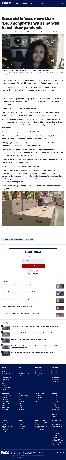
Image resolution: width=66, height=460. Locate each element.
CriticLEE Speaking (39, 397)
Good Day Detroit (6, 395)
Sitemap (53, 416)
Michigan (29, 239)
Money (20, 420)
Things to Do (5, 385)
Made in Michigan (6, 375)
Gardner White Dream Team (7, 426)
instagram (60, 452)
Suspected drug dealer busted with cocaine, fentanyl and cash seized (32, 333)
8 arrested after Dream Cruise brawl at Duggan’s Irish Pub (28, 339)
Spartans (20, 403)
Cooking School (6, 403)
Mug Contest (5, 399)
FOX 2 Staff (54, 395)
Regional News (40, 420)
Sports (20, 393)
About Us (54, 393)
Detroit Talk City (6, 374)
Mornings (5, 393)
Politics (4, 389)
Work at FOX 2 (55, 399)
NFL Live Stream (55, 424)
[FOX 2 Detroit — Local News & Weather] (7, 3)
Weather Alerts (55, 374)
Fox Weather (54, 379)
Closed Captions (55, 411)
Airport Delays (55, 377)
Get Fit (3, 405)
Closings (53, 370)
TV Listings (38, 399)
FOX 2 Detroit (23, 31)
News (4, 368)
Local (3, 370)
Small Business (22, 428)
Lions (19, 399)
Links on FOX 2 (6, 411)
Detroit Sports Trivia (40, 374)
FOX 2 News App (55, 401)
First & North (21, 397)
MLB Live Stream (55, 430)
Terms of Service (34, 275)
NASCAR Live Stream (56, 432)
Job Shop (53, 403)
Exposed (4, 431)
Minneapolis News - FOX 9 (40, 430)
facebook (54, 452)
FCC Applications (55, 409)
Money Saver (5, 407)
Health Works (5, 401)
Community (54, 405)
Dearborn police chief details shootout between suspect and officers (19, 292)
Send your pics (38, 370)
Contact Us (54, 397)
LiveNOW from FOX (23, 373)
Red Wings (21, 409)
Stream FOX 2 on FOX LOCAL (24, 370)
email (63, 452)
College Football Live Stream (56, 427)
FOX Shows (38, 395)
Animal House (55, 381)
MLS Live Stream (55, 444)
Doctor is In (5, 409)
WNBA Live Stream (56, 442)
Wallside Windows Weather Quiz (6, 423)
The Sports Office (23, 395)
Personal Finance (22, 422)
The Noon (4, 397)
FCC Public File (55, 407)
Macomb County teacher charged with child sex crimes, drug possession (33, 352)
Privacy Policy (34, 273)
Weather (54, 368)
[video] (60, 286)
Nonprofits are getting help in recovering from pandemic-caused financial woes (25, 70)
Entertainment (40, 393)
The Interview (5, 379)
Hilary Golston (6, 31)
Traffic (53, 375)
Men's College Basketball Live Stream (57, 436)
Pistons (20, 405)
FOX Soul (20, 375)
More (43, 3)
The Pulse (4, 372)
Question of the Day (40, 372)
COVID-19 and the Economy (33, 31)
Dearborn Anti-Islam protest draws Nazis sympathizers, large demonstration (35, 326)
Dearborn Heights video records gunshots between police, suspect (19, 299)
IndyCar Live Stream (56, 434)
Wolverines (21, 401)
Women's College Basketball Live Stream (57, 439)
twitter (57, 452)
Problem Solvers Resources (55, 413)
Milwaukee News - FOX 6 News (41, 426)
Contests (37, 401)
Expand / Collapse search (63, 3)
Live (19, 368)
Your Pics (38, 368)
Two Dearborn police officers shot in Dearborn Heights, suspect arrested (20, 313)
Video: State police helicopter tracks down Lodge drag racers (17, 306)
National (4, 381)
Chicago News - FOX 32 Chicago (41, 423)
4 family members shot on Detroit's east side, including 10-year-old (19, 284)
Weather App (54, 372)
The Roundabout (6, 377)
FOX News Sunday (7, 387)
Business (4, 383)
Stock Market (21, 426)
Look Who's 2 (38, 375)
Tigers (20, 407)
